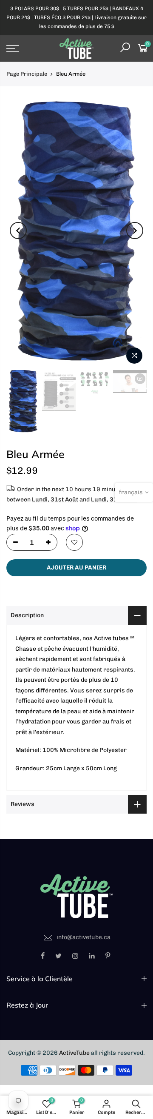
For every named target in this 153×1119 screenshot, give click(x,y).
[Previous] (18, 230)
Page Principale (26, 74)
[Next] (134, 230)
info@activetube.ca (83, 937)
